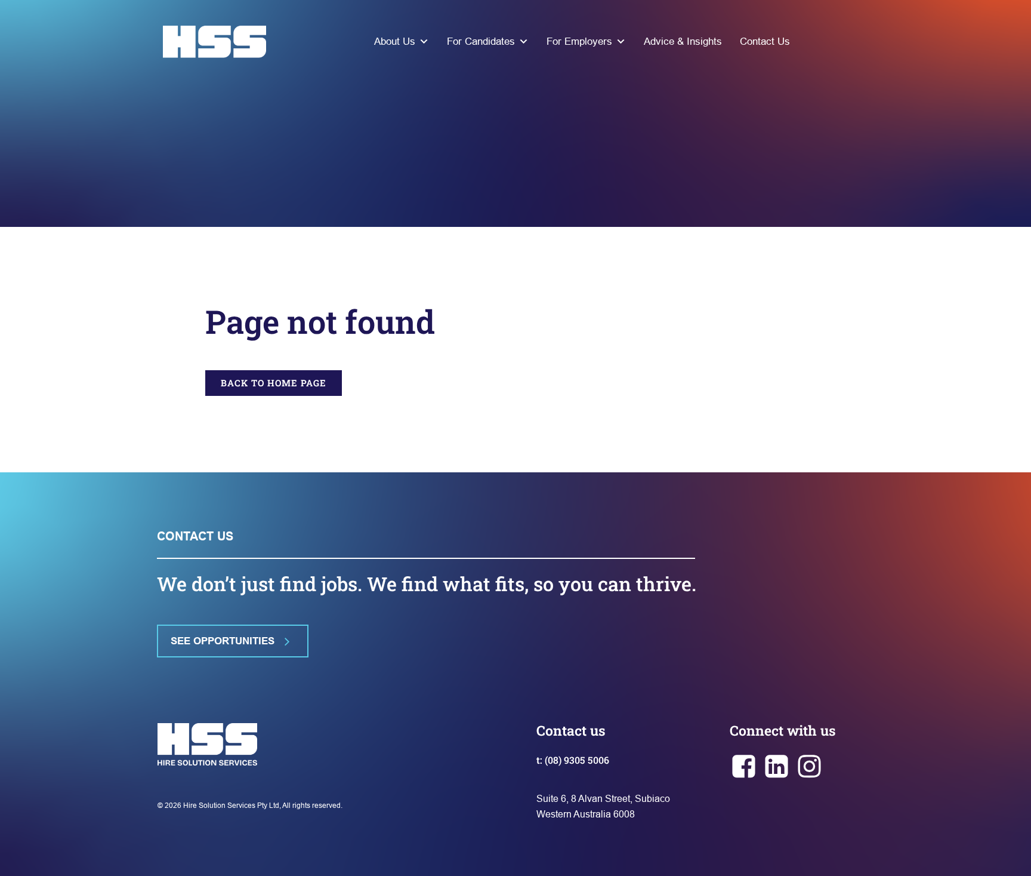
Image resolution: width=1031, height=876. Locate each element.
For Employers (579, 41)
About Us (394, 41)
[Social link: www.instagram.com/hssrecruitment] (811, 767)
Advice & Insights (683, 41)
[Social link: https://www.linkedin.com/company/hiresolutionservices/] (779, 767)
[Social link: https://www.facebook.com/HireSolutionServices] (746, 767)
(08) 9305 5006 (577, 760)
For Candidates (481, 41)
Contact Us (765, 41)
